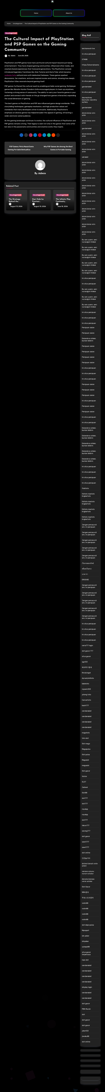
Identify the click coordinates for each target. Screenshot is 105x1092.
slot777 (85, 798)
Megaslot (85, 760)
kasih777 (85, 705)
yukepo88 (86, 947)
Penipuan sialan (88, 328)
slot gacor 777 (87, 651)
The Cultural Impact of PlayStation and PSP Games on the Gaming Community (39, 44)
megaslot (85, 765)
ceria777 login (87, 645)
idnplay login (87, 987)
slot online (86, 853)
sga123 (84, 662)
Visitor (84, 776)
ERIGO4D (85, 580)
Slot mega (86, 744)
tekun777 (85, 825)
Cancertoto (86, 700)
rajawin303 (86, 689)
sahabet (85, 157)
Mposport (85, 930)
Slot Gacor (86, 887)
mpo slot (85, 960)
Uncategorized (11, 33)
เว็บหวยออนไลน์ (88, 563)
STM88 (84, 59)
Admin (13, 56)
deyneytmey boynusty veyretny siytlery (89, 100)
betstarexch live (88, 48)
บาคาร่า (85, 574)
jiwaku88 (85, 1036)
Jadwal (85, 787)
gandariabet (87, 87)
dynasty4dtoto (88, 678)
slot (83, 1014)
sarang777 (86, 831)
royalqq (85, 809)
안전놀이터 (86, 858)
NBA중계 (85, 892)
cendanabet (86, 711)
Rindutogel (86, 673)
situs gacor (86, 656)
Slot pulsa (86, 755)
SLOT (84, 782)
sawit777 (85, 842)
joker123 (85, 1031)
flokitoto (85, 488)
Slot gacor (86, 771)
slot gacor (86, 836)
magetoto (86, 733)
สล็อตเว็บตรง (86, 569)
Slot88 (84, 793)
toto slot (85, 738)
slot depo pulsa (88, 925)
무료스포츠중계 (88, 898)
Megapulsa (86, 749)
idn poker (85, 936)
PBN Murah (86, 1009)
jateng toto (86, 695)
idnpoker (85, 941)
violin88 (85, 903)
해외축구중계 (87, 667)
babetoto (85, 684)
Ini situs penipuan (89, 54)
